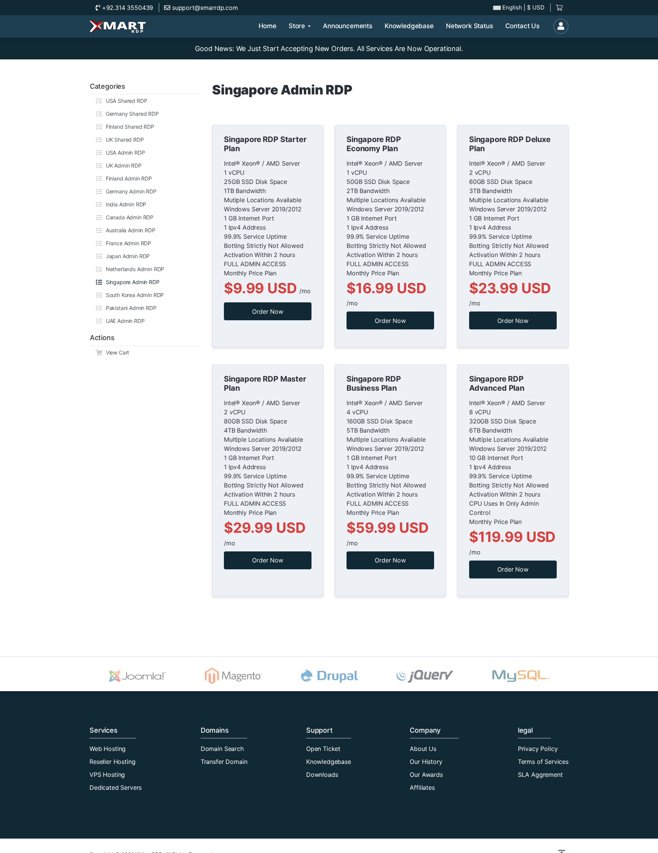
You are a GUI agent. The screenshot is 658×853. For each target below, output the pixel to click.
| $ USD (523, 7)
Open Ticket (323, 748)
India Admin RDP (124, 204)
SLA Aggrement (540, 774)
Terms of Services (543, 761)
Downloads (322, 774)
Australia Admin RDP (129, 230)
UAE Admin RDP (124, 321)
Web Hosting (107, 748)
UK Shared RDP (123, 139)
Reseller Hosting (112, 761)
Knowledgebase (328, 761)
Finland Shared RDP (128, 126)
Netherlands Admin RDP (133, 269)
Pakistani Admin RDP (130, 308)
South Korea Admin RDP (133, 295)
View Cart (116, 352)
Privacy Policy (538, 748)
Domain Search (222, 748)
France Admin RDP (127, 243)
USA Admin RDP (124, 152)
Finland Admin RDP (127, 178)
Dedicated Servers (115, 787)
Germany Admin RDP (130, 191)
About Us (423, 748)
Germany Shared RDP (131, 113)
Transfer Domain (224, 761)
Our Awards (426, 774)
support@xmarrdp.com (204, 7)
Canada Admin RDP (128, 217)
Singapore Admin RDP (131, 282)
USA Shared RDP (125, 100)
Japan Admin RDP (126, 256)
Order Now (267, 311)
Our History (426, 761)
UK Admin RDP (122, 165)
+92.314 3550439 (126, 7)
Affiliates (422, 787)
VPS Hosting (107, 774)
